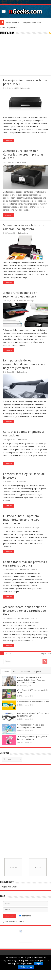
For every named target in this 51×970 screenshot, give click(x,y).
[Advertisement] (21, 55)
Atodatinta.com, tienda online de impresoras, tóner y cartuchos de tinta (24, 610)
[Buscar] (44, 661)
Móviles (21, 528)
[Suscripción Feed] (50, 33)
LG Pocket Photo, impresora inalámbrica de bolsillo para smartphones (21, 519)
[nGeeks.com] (25, 10)
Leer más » (8, 141)
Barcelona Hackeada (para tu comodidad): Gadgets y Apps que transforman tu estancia (31, 680)
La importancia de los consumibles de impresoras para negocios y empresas (24, 364)
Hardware (22, 162)
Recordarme (26, 916)
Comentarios (25, 672)
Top (14, 672)
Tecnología (24, 233)
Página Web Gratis (9, 887)
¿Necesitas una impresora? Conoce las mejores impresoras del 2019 (23, 154)
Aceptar (38, 964)
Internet (34, 619)
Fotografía (26, 88)
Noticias (28, 528)
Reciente (6, 672)
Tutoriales (33, 570)
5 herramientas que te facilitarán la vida (33, 702)
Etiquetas (37, 672)
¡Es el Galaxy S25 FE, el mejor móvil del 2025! (24, 23)
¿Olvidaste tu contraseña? (13, 921)
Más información (26, 967)
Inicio (2, 27)
